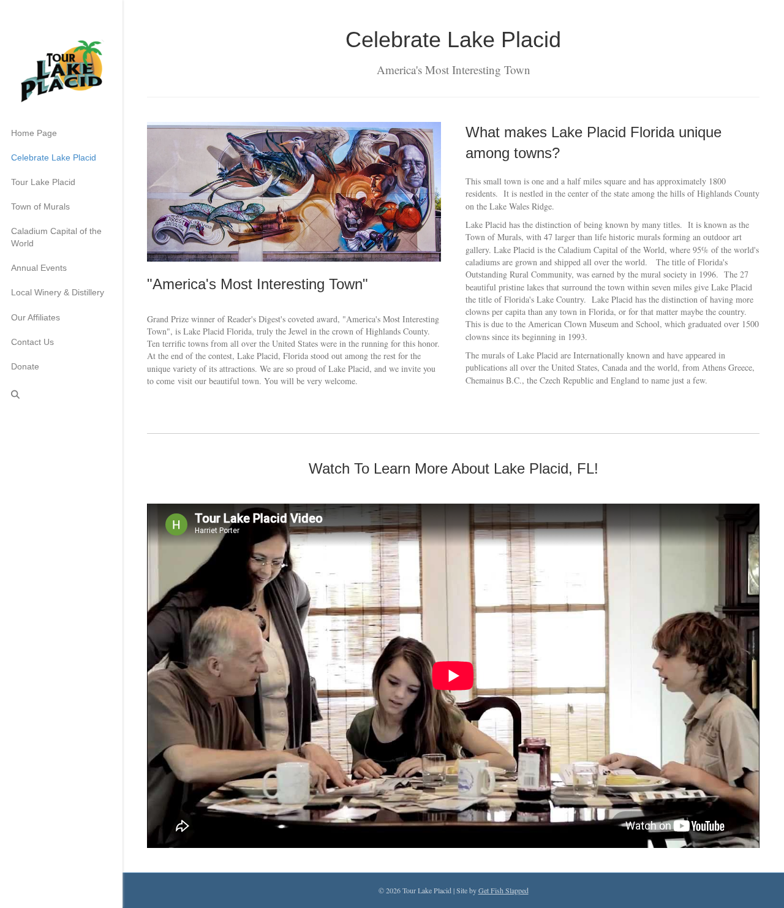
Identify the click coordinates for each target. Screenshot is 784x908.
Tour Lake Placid (43, 182)
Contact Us (32, 342)
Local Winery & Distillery (57, 292)
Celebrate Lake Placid (53, 157)
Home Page (34, 133)
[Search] (11, 394)
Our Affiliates (35, 317)
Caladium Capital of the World (56, 237)
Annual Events (39, 268)
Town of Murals (40, 206)
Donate (25, 366)
